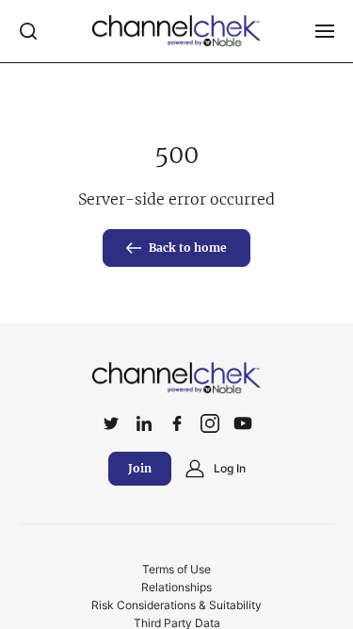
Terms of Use (176, 569)
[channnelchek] (177, 31)
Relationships (176, 587)
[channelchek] (177, 378)
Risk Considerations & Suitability (176, 605)
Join (140, 468)
